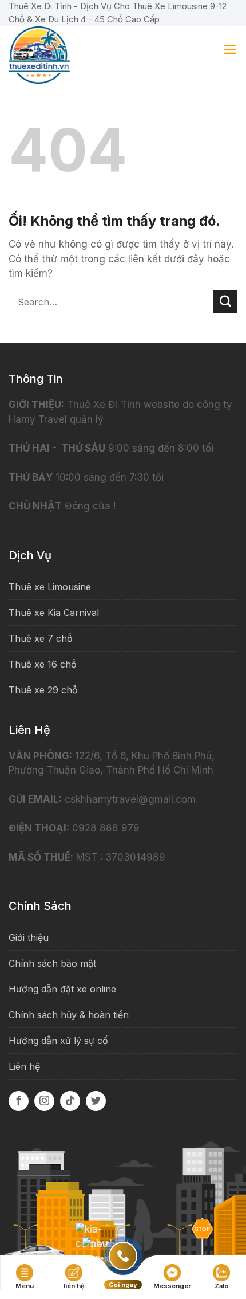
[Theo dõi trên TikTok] (70, 1101)
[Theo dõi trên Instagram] (44, 1101)
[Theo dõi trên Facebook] (19, 1101)
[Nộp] (225, 302)
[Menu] (230, 49)
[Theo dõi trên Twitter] (96, 1101)
